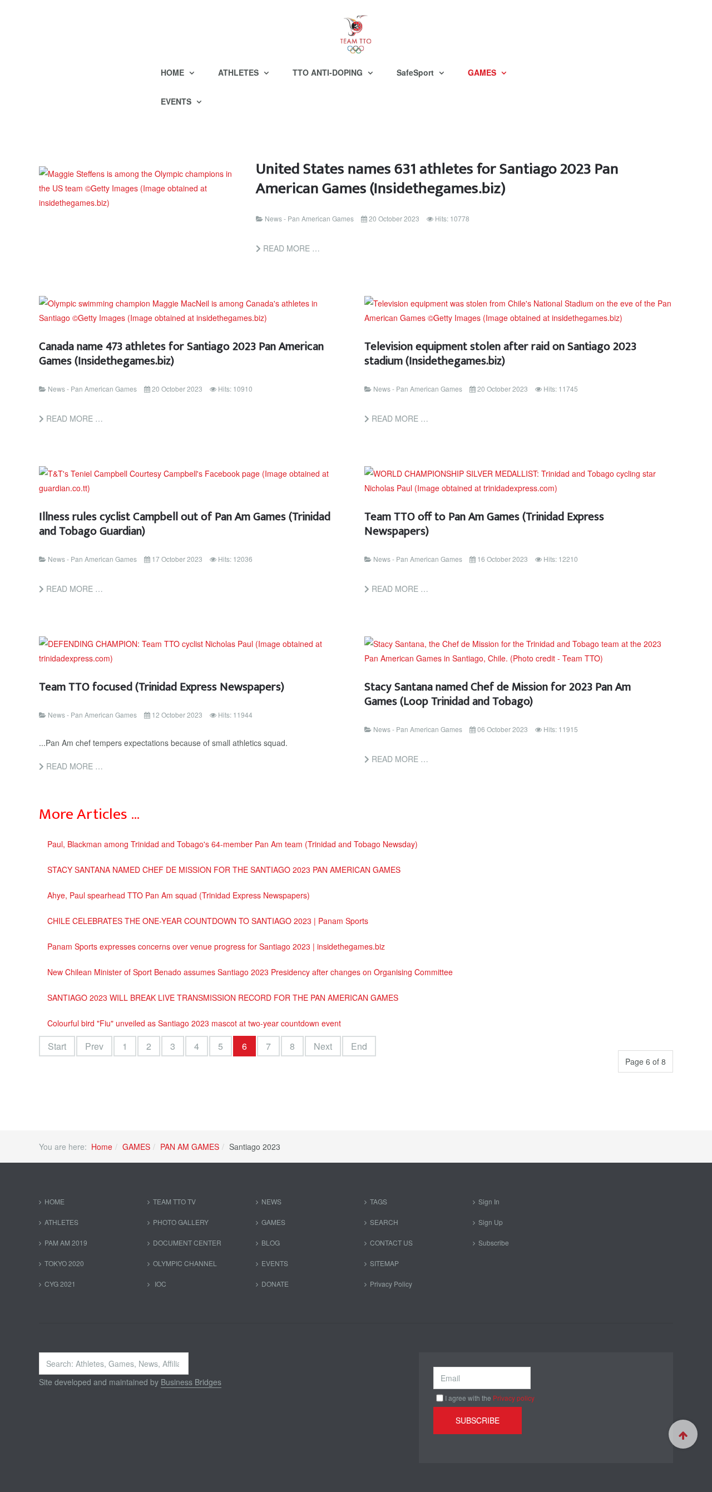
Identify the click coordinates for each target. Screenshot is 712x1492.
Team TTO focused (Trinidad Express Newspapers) (161, 686)
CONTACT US (391, 1242)
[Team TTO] (356, 28)
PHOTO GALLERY (181, 1222)
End (359, 1046)
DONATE (275, 1283)
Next (323, 1046)
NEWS (271, 1201)
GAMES (483, 72)
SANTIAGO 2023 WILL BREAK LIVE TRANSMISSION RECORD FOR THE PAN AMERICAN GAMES (222, 997)
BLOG (270, 1242)
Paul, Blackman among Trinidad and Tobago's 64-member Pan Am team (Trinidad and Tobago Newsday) (232, 843)
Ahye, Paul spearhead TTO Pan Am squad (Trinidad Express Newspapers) (178, 895)
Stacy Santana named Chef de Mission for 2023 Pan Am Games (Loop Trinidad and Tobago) (497, 694)
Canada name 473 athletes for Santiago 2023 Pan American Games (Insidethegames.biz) (181, 353)
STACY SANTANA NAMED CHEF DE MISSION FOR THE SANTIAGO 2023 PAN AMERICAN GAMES (223, 869)
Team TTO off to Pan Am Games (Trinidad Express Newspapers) (484, 524)
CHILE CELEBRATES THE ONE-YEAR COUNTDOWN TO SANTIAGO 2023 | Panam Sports (207, 920)
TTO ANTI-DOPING (329, 72)
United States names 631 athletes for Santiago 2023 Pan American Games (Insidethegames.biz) (437, 178)
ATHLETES (239, 72)
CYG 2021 (60, 1283)
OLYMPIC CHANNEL (185, 1263)
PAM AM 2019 (65, 1242)
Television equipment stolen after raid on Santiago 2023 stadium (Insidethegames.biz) (500, 353)
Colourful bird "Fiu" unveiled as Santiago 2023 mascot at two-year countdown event (194, 1023)
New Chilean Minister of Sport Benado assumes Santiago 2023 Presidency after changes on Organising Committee (250, 971)
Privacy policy (514, 1397)
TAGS (378, 1201)
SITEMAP (384, 1263)
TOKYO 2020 (64, 1263)
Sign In (489, 1201)
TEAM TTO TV (174, 1201)
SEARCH (384, 1222)
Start (57, 1046)
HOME (173, 72)
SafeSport (416, 72)
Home (101, 1146)
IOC (159, 1283)
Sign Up (490, 1222)
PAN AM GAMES (189, 1146)
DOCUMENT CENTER (187, 1242)
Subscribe (493, 1242)
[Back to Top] (683, 1434)
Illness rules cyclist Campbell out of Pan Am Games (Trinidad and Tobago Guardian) (184, 524)
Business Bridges (191, 1381)
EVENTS (177, 101)
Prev (94, 1046)
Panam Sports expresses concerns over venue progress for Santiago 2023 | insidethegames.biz (216, 946)
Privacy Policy (391, 1283)
